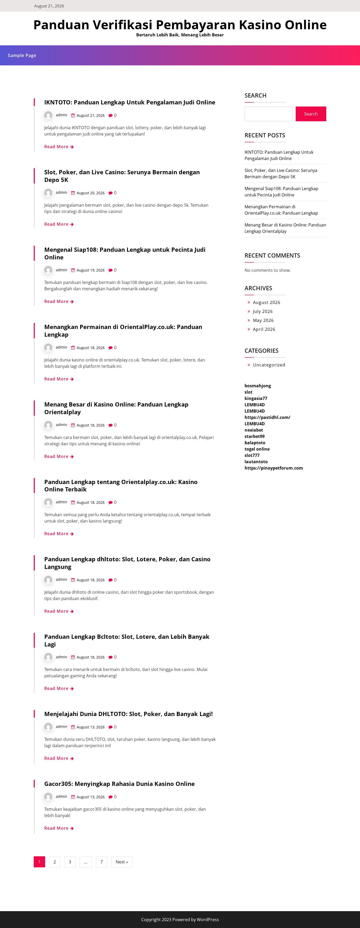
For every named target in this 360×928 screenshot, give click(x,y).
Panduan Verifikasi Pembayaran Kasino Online (180, 24)
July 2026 (263, 311)
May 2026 (263, 320)
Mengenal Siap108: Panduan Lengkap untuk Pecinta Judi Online (125, 253)
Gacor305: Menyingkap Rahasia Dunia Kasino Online (119, 783)
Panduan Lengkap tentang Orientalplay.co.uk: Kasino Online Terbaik (121, 485)
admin (61, 114)
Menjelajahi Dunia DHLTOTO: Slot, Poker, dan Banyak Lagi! (128, 714)
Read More (57, 146)
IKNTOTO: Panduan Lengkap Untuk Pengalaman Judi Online (129, 102)
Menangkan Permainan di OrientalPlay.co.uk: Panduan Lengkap (123, 330)
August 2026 (266, 302)
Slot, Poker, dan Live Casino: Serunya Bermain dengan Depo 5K (122, 175)
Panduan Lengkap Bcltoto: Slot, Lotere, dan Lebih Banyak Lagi (127, 640)
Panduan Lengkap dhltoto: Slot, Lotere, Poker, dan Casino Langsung (127, 563)
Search (256, 95)
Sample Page (22, 55)
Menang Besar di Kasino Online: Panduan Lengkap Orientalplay (116, 408)
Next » (122, 862)
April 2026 (264, 329)
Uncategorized (269, 365)
